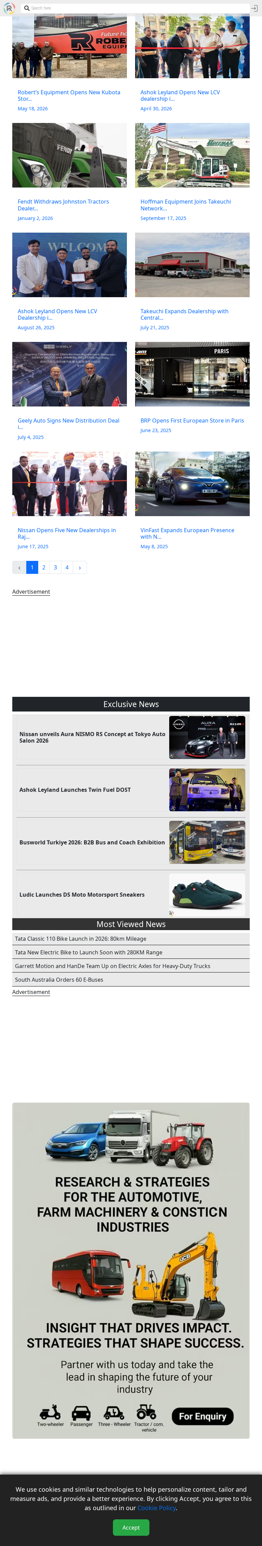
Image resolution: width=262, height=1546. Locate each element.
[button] (80, 567)
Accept (131, 1527)
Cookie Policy (156, 1508)
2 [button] (43, 567)
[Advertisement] (131, 646)
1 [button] (32, 567)
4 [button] (67, 567)
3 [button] (55, 567)
